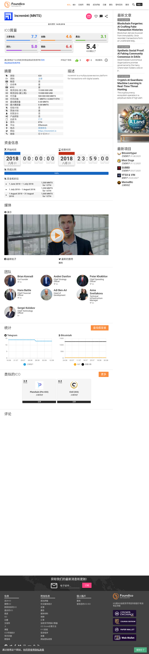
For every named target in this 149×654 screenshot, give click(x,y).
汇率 (42, 620)
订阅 (87, 585)
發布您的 (119, 5)
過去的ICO (8, 610)
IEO (74, 5)
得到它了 (140, 650)
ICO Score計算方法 (48, 626)
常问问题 (8, 636)
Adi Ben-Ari (60, 290)
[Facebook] (44, 134)
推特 (61, 263)
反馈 (42, 607)
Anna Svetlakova (96, 292)
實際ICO (7, 604)
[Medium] (46, 134)
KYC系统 (44, 629)
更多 (103, 374)
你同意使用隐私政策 (33, 649)
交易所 (81, 5)
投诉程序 (44, 633)
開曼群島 (42, 128)
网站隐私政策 (46, 639)
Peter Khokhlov (99, 276)
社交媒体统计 (46, 604)
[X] (42, 134)
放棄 (42, 636)
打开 (40, 119)
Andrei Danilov (62, 276)
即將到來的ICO (10, 607)
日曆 (104, 5)
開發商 (7, 639)
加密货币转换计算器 (49, 623)
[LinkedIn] (21, 282)
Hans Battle (24, 290)
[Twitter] (18, 282)
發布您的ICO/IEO (84, 604)
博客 (88, 5)
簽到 (127, 5)
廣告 (111, 5)
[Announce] (49, 134)
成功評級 (96, 5)
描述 (6, 613)
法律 (40, 78)
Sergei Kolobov (26, 307)
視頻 (42, 617)
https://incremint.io (47, 131)
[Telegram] (39, 134)
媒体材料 (44, 613)
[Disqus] (56, 456)
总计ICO (7, 601)
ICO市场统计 (9, 633)
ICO (68, 5)
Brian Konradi (25, 276)
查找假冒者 (99, 327)
